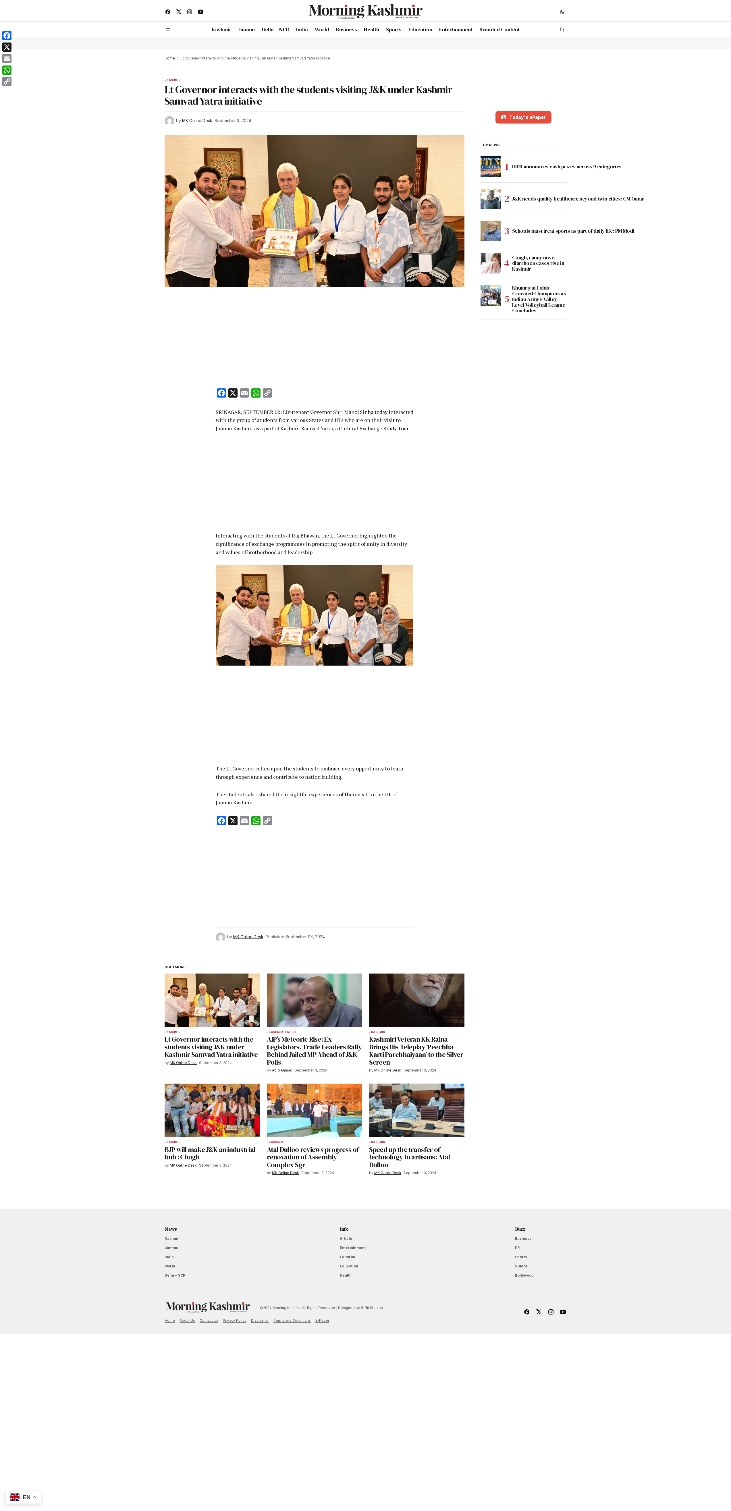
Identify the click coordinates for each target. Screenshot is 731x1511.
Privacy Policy (234, 1320)
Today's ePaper (527, 117)
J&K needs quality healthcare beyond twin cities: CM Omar (579, 198)
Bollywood (524, 1275)
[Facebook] (7, 35)
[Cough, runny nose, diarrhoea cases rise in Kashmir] (491, 263)
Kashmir (174, 80)
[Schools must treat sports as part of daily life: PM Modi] (491, 231)
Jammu (171, 1248)
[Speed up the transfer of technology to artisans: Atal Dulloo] (416, 1110)
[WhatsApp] (7, 70)
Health (346, 1275)
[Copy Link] (7, 81)
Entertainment (353, 1248)
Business (523, 1238)
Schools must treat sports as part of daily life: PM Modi (573, 230)
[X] (7, 47)
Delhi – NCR (175, 1275)
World (170, 1266)
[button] (562, 12)
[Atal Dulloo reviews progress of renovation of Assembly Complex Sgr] (314, 1110)
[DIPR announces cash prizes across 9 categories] (491, 166)
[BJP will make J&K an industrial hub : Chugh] (212, 1110)
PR (517, 1248)
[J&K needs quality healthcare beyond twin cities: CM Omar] (491, 198)
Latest (291, 1032)
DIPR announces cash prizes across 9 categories (568, 166)
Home (170, 58)
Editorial (347, 1257)
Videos (521, 1266)
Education (349, 1266)
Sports (521, 1257)
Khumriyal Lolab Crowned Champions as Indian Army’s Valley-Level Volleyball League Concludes (539, 299)
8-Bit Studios (372, 1308)
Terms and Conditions (292, 1320)
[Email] (7, 58)
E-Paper (322, 1320)
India (169, 1257)
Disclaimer (260, 1320)
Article (346, 1238)
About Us (187, 1320)
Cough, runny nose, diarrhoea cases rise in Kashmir (538, 263)
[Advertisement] (314, 338)
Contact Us (209, 1320)
